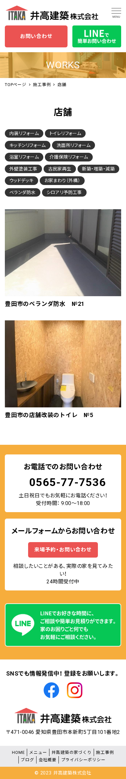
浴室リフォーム (24, 157)
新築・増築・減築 (98, 168)
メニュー (38, 752)
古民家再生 (59, 168)
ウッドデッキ (21, 180)
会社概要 (48, 759)
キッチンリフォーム (27, 145)
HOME (18, 752)
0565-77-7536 (67, 482)
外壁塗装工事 (23, 168)
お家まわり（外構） (62, 180)
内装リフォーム (24, 133)
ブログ (27, 759)
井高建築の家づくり (71, 752)
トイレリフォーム (65, 133)
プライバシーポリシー (83, 759)
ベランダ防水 (22, 192)
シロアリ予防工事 (64, 192)
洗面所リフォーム (73, 145)
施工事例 (105, 752)
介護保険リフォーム (68, 157)
